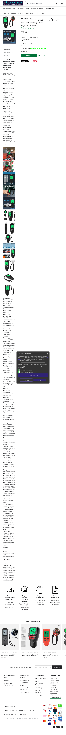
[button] (64, 638)
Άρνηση (26, 380)
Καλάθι (28, 56)
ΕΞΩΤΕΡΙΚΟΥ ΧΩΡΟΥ (37, 9)
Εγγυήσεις (38, 688)
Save (35, 61)
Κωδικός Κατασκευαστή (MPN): (25, 39)
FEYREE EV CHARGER (41, 13)
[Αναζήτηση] (27, 3)
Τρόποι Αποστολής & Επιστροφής (39, 683)
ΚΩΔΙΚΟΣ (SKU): (23, 44)
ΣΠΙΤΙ (22, 9)
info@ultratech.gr (55, 698)
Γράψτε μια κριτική (27, 28)
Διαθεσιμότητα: (25, 48)
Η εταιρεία (23, 690)
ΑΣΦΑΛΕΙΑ (6, 13)
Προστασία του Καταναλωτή (24, 681)
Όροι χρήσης (39, 695)
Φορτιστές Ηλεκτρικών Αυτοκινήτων (22, 13)
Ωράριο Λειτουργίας (24, 686)
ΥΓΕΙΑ (27, 9)
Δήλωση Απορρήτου (38, 691)
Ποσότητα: (24, 51)
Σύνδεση (6, 680)
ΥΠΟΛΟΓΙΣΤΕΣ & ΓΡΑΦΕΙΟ (11, 9)
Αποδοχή (39, 380)
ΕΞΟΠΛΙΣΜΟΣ (49, 9)
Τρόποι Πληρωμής (40, 678)
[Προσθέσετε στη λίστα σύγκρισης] (44, 55)
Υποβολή (57, 667)
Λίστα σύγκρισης (25, 692)
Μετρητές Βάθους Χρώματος (9, 652)
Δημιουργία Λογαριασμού (8, 684)
